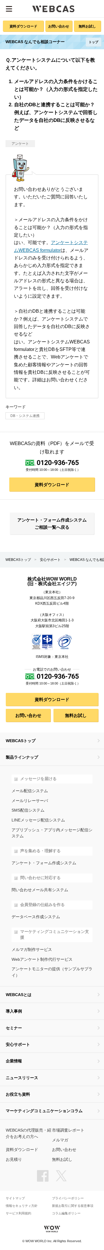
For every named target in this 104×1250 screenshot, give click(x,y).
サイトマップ (15, 1198)
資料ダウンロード (23, 26)
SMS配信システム (28, 810)
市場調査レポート (68, 1130)
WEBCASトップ (18, 560)
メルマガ (60, 1140)
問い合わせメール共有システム (40, 890)
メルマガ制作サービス (32, 949)
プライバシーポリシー (68, 1198)
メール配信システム (30, 791)
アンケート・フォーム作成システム (44, 863)
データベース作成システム (36, 917)
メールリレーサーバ (30, 801)
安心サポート (50, 560)
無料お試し (87, 26)
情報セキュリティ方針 (22, 1205)
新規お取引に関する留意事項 (72, 1205)
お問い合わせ (58, 26)
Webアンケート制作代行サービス (42, 959)
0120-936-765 (58, 463)
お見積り (14, 1159)
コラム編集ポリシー (66, 1213)
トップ (93, 42)
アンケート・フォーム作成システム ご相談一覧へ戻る (52, 523)
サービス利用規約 (18, 1213)
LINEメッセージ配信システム (38, 820)
